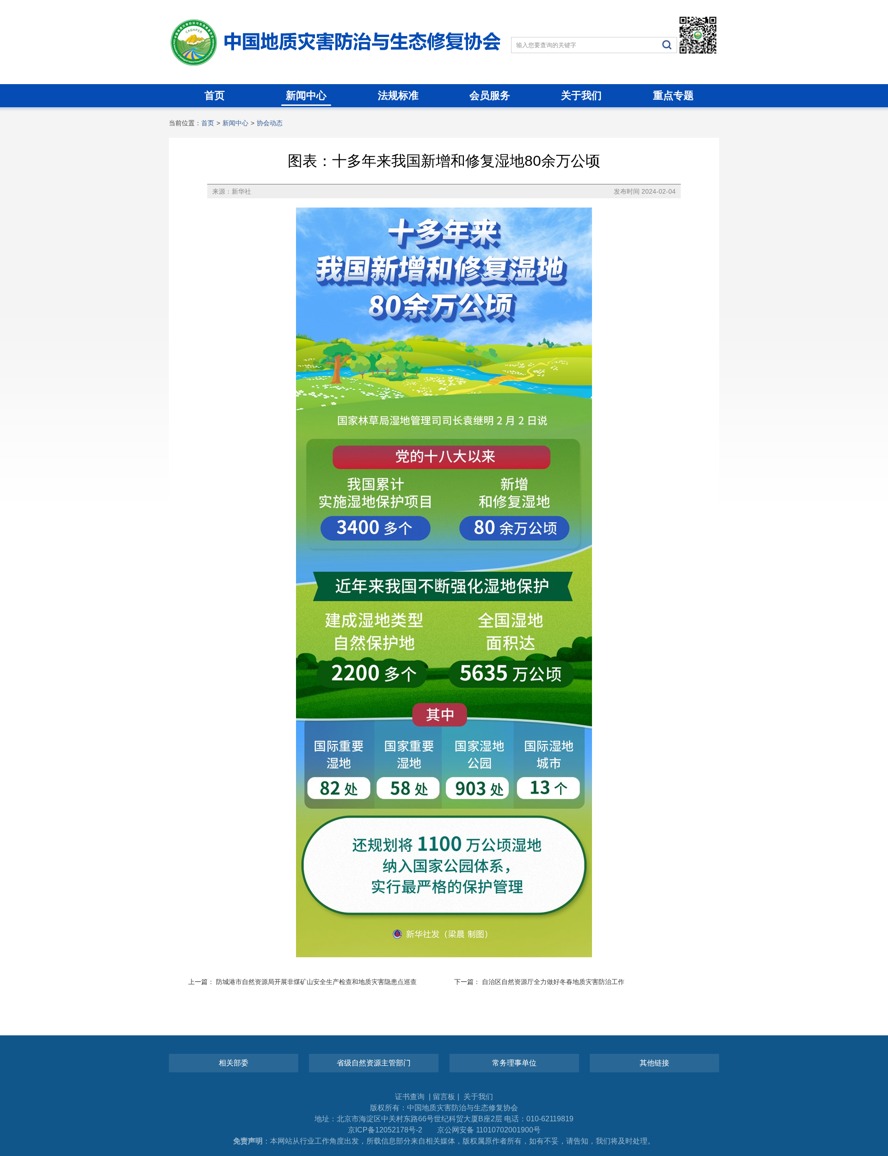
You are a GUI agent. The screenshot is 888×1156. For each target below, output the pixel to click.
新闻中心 (306, 95)
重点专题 (673, 95)
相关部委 (233, 1063)
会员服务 (489, 95)
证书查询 (410, 1097)
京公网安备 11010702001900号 (489, 1130)
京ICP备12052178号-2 (385, 1130)
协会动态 (270, 123)
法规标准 (398, 95)
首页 (214, 95)
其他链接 (654, 1063)
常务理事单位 (514, 1063)
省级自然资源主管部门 (374, 1063)
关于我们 (581, 95)
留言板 (444, 1097)
